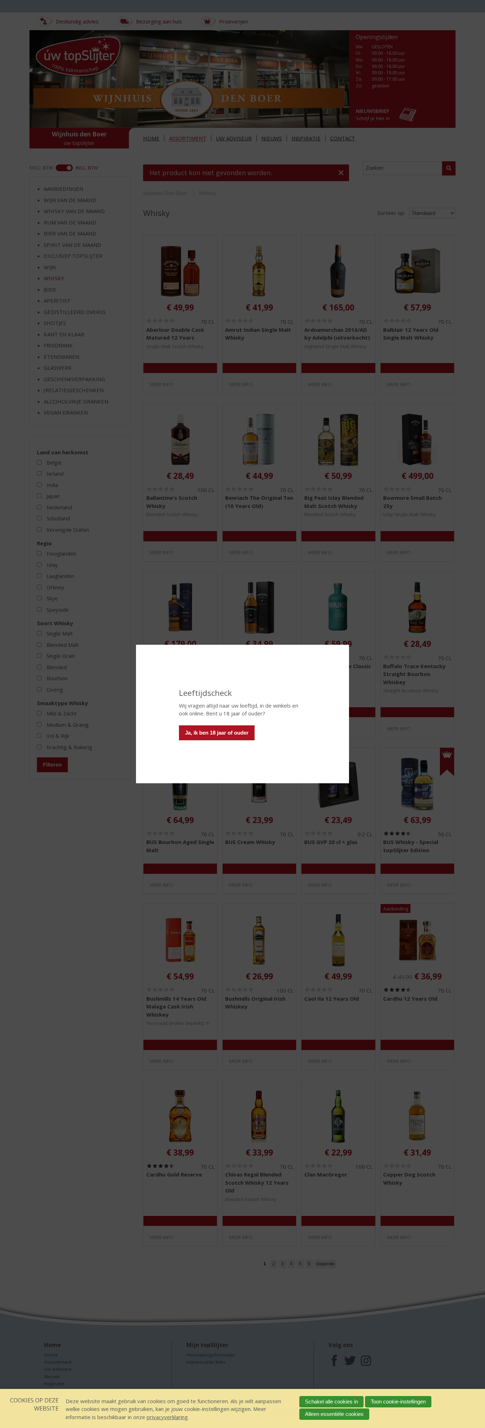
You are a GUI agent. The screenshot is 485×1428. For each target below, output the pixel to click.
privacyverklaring (167, 1417)
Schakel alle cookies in (331, 1402)
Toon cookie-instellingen (398, 1402)
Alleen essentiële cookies (334, 1414)
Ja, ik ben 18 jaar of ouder (217, 733)
